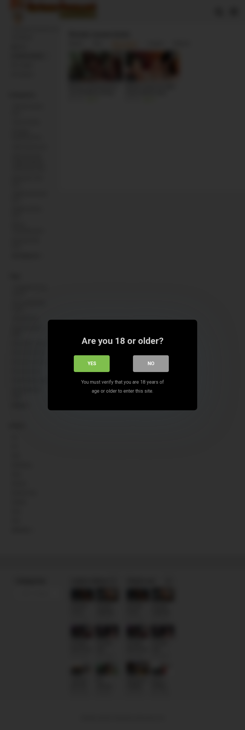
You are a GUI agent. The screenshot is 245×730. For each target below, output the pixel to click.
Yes (92, 363)
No (151, 363)
